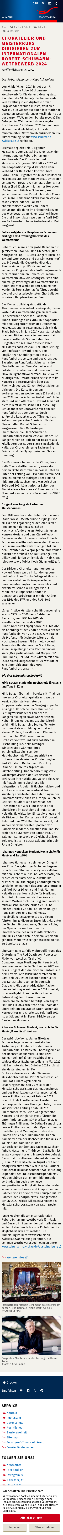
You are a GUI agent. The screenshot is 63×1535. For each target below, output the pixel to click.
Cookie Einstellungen (21, 1447)
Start (4, 27)
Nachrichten (13, 31)
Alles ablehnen (45, 1527)
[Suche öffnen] (43, 3)
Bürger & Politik (22, 27)
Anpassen (15, 1527)
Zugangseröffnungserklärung (25, 1442)
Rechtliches (14, 1427)
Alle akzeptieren (31, 1517)
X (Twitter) (13, 1480)
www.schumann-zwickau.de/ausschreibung (30, 1246)
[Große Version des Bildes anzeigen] (31, 1282)
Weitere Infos (15, 1257)
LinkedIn (12, 1485)
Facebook (13, 1470)
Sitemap (12, 1437)
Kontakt (12, 1413)
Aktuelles (42, 27)
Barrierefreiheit (17, 1432)
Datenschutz (15, 1422)
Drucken (12, 1382)
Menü (7, 17)
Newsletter (14, 1465)
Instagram (13, 1475)
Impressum (14, 1418)
